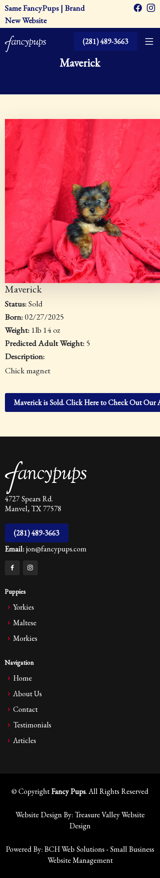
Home (22, 678)
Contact (25, 709)
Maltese (25, 622)
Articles (24, 740)
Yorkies (23, 607)
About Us (27, 693)
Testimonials (32, 725)
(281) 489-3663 (105, 41)
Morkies (25, 638)
